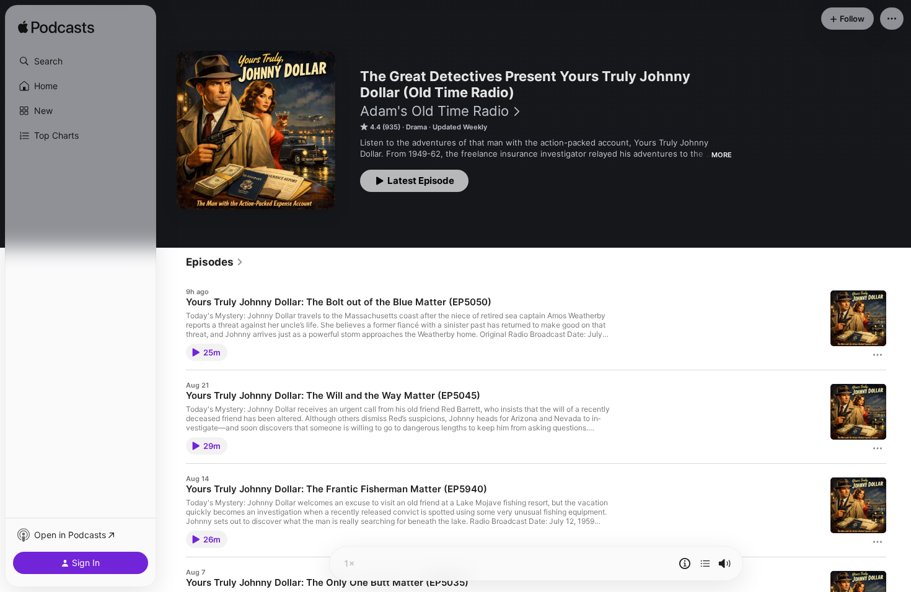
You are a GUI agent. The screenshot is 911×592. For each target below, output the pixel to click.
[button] (80, 61)
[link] (215, 262)
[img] (56, 28)
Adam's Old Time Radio (434, 111)
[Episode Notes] (684, 563)
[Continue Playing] (705, 563)
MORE (721, 154)
